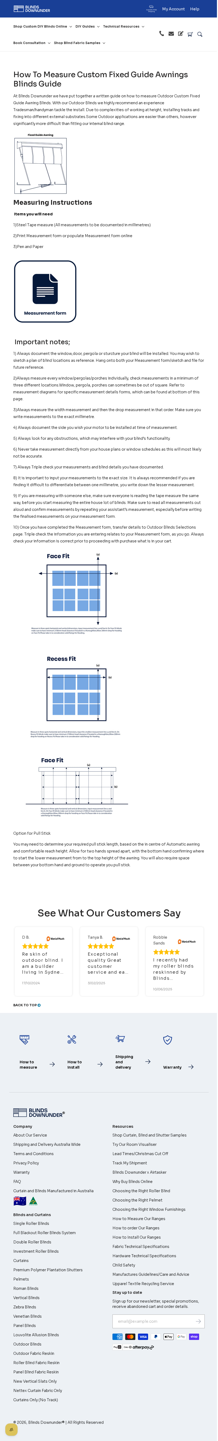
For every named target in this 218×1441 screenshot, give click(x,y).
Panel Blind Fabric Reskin (36, 1372)
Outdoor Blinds (27, 1344)
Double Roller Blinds (32, 1242)
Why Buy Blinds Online (132, 1181)
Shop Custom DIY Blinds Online (40, 26)
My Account (173, 9)
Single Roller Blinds (31, 1223)
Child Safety (123, 1265)
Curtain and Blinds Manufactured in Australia (53, 1198)
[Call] (161, 34)
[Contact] (171, 34)
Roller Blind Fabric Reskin (36, 1362)
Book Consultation (29, 43)
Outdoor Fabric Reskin (33, 1353)
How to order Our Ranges (136, 1228)
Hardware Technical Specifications (144, 1255)
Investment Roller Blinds (36, 1251)
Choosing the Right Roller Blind (141, 1191)
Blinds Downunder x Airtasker (139, 1172)
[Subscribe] (198, 1321)
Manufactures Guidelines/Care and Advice (150, 1274)
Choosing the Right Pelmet (137, 1200)
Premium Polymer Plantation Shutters (48, 1270)
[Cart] (190, 34)
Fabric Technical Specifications (140, 1246)
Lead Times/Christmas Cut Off (140, 1153)
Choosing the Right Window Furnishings (149, 1209)
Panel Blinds (24, 1325)
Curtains (21, 1260)
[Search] (200, 34)
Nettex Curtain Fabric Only (37, 1390)
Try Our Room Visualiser (134, 1144)
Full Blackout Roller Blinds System (44, 1232)
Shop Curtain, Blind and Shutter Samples (149, 1135)
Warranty (21, 1172)
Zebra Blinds (24, 1307)
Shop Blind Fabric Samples (77, 43)
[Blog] (181, 34)
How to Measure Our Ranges (138, 1218)
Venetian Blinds (27, 1316)
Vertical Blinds (26, 1297)
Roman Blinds (26, 1288)
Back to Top (25, 1005)
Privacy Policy (26, 1163)
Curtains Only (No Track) (35, 1400)
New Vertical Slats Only (35, 1381)
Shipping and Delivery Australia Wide (47, 1144)
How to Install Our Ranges (136, 1237)
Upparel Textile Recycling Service (143, 1283)
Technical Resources (121, 26)
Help (194, 9)
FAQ (17, 1181)
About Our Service (30, 1135)
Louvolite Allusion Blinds (36, 1335)
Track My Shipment (129, 1163)
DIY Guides (85, 26)
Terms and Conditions (33, 1153)
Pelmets (21, 1279)
